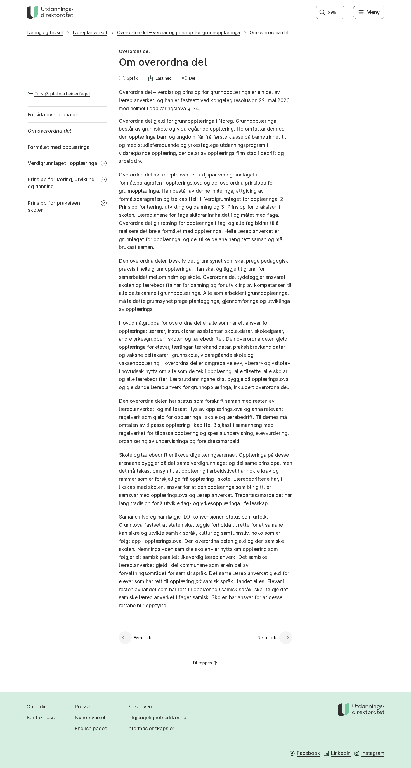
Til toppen (202, 662)
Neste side (267, 637)
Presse (82, 707)
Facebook (308, 753)
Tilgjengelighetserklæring (156, 717)
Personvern (140, 707)
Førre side (143, 637)
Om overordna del (269, 32)
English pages (91, 728)
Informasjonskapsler (150, 728)
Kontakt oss (41, 717)
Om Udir (36, 707)
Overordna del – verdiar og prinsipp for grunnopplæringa (178, 32)
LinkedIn (341, 753)
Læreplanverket (90, 32)
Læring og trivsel (45, 32)
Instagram (372, 753)
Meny (373, 12)
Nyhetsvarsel (90, 717)
